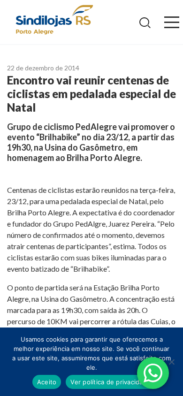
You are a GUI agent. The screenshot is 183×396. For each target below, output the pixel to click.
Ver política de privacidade (110, 382)
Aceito (47, 382)
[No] (171, 361)
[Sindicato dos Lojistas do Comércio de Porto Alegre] (54, 20)
